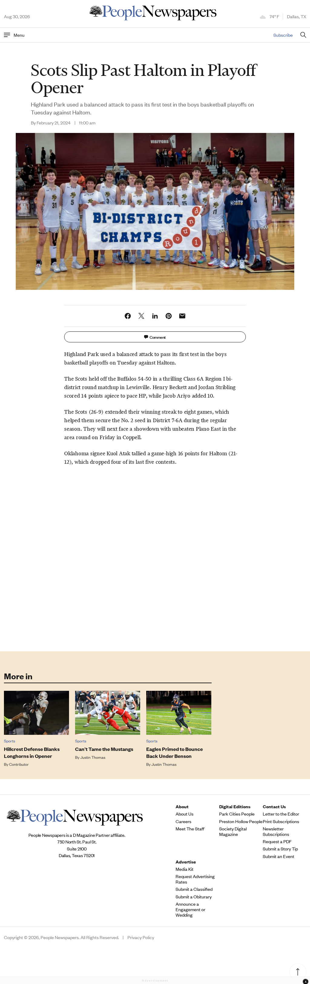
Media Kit (184, 869)
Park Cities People (237, 813)
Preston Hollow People (240, 821)
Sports (9, 741)
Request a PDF (277, 841)
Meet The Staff (190, 828)
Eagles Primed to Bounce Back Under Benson (174, 752)
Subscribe (283, 35)
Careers (183, 821)
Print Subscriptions (281, 821)
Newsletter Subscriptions (276, 831)
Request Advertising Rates (195, 879)
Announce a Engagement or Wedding (190, 909)
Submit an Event (278, 856)
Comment (158, 337)
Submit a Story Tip (280, 848)
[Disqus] (155, 557)
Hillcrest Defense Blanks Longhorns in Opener (32, 752)
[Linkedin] (155, 316)
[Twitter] (141, 316)
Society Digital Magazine (233, 831)
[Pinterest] (169, 316)
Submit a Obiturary (194, 896)
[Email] (182, 316)
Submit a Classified (194, 889)
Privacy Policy (140, 937)
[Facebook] (128, 316)
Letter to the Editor (281, 813)
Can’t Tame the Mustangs (104, 748)
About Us (184, 813)
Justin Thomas (92, 757)
